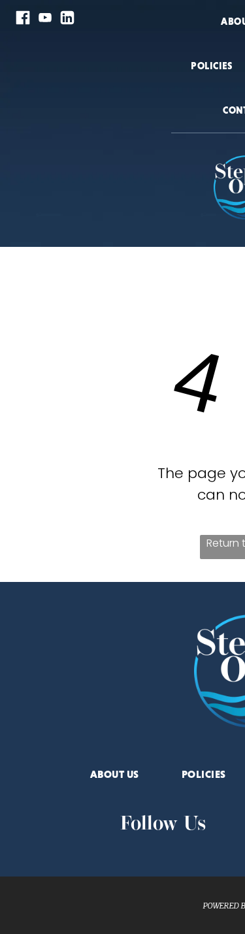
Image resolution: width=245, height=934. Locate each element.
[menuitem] (211, 82)
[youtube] (45, 19)
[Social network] (23, 19)
